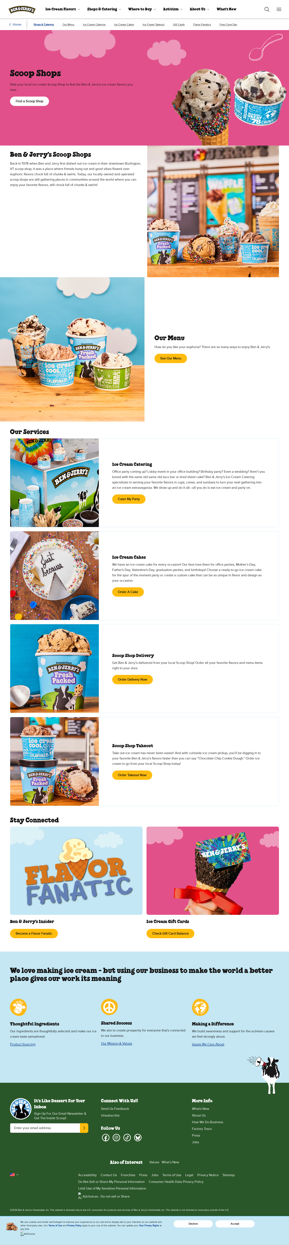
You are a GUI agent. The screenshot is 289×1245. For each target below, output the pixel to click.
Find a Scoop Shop (29, 101)
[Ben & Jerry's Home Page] (22, 9)
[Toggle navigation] (279, 9)
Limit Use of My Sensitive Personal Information (112, 1189)
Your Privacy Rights (149, 1225)
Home (17, 25)
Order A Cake (128, 592)
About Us (197, 9)
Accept (235, 1223)
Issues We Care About (208, 1044)
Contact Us (109, 1175)
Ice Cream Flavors (60, 9)
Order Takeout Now (132, 775)
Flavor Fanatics (202, 24)
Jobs (195, 1142)
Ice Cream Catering (94, 24)
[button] (14, 1174)
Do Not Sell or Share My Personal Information (111, 1182)
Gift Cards (179, 24)
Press (196, 1136)
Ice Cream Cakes (124, 24)
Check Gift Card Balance (170, 934)
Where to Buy (140, 9)
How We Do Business (207, 1122)
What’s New (170, 1162)
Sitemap (229, 1175)
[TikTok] (127, 1137)
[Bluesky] (137, 1137)
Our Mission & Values (116, 1043)
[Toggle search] (267, 9)
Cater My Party (129, 499)
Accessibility (87, 1175)
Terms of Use (171, 1175)
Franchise (128, 1175)
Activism (171, 9)
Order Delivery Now (132, 680)
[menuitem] (61, 9)
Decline (193, 1223)
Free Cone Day (228, 24)
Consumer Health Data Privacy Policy (176, 1182)
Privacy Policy (74, 1225)
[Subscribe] (84, 1128)
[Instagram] (116, 1137)
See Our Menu (170, 358)
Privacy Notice (208, 1175)
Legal (189, 1175)
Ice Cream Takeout (153, 24)
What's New (226, 9)
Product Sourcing (22, 1044)
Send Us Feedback (115, 1109)
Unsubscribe (110, 1115)
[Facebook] (105, 1137)
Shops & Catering (102, 9)
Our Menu (68, 24)
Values (154, 1162)
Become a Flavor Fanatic (34, 934)
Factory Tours (202, 1129)
